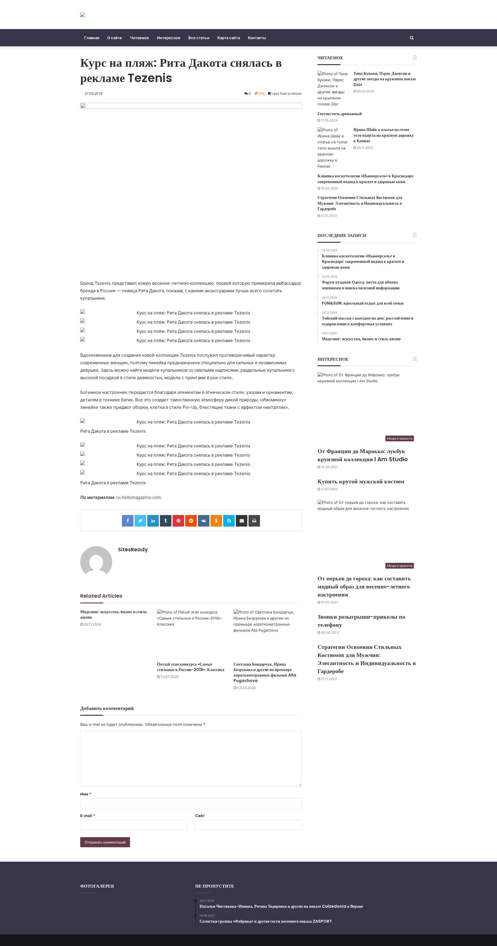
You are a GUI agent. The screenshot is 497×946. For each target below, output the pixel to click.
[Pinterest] (178, 521)
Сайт (200, 815)
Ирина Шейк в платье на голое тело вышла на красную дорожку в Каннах (383, 135)
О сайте (114, 37)
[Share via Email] (241, 521)
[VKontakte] (203, 521)
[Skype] (229, 521)
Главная (91, 37)
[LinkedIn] (153, 521)
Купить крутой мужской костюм (361, 481)
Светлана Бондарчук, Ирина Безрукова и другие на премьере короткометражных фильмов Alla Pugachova (265, 672)
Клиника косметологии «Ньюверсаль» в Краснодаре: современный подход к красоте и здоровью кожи (366, 179)
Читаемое (139, 37)
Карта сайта (228, 37)
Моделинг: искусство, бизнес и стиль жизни (113, 614)
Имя (85, 794)
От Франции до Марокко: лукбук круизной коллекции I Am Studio (363, 455)
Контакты (257, 37)
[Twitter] (140, 521)
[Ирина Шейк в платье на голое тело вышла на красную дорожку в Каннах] (333, 148)
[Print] (254, 521)
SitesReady (133, 549)
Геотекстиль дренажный (340, 114)
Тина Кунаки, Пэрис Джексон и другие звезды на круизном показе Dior (384, 79)
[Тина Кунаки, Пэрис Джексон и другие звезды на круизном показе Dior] (333, 89)
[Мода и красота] (82, 15)
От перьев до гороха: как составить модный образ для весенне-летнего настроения (364, 586)
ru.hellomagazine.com (138, 497)
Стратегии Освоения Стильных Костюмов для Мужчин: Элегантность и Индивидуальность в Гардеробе (360, 203)
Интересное (168, 37)
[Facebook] (127, 521)
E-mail (87, 815)
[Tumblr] (165, 521)
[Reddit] (191, 521)
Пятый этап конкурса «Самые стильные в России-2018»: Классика (190, 667)
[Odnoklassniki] (216, 521)
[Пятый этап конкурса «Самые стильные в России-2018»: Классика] (191, 634)
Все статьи (198, 37)
